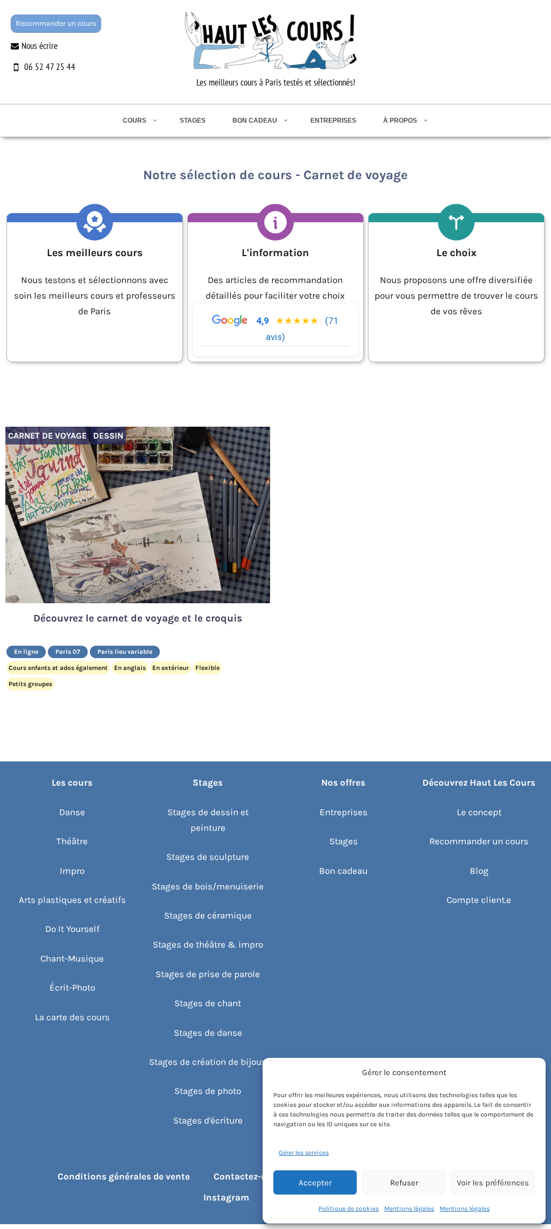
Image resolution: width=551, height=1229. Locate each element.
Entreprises (333, 120)
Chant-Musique (72, 958)
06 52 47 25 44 (49, 67)
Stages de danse (208, 1032)
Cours (134, 120)
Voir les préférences (493, 1183)
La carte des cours (72, 1017)
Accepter (315, 1183)
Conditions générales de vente (124, 1176)
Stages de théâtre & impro (208, 944)
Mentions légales (409, 1208)
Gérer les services (304, 1152)
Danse (72, 812)
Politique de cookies (349, 1208)
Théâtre (72, 841)
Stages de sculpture (207, 856)
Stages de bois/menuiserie (208, 886)
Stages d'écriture (208, 1120)
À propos (400, 120)
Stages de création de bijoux (207, 1061)
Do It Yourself (72, 928)
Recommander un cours (56, 23)
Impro (72, 870)
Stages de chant (207, 1003)
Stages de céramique (208, 915)
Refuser (404, 1183)
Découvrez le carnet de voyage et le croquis (137, 618)
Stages (193, 120)
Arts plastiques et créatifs (72, 899)
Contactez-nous (248, 1176)
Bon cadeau (254, 120)
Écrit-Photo (72, 987)
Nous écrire (40, 46)
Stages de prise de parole (208, 974)
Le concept (479, 812)
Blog (479, 870)
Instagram (226, 1197)
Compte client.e (479, 899)
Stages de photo (207, 1090)
